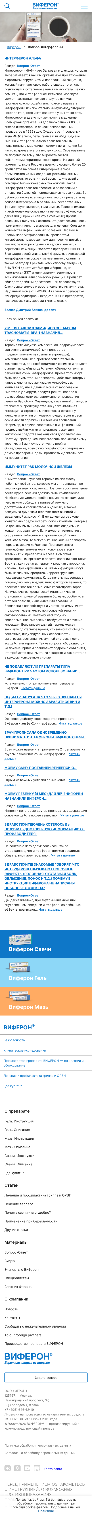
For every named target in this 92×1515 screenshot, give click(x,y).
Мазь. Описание (17, 1147)
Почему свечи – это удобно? (27, 1212)
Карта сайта (53, 1469)
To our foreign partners (23, 1335)
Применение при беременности (30, 1221)
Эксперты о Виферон (21, 1269)
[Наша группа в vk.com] (7, 1469)
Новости (11, 1309)
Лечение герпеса (18, 1204)
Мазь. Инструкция (19, 1138)
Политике (46, 1511)
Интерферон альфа (22, 58)
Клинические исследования (25, 1050)
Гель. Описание (17, 1130)
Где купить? (13, 1086)
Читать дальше (33, 688)
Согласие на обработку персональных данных (40, 1453)
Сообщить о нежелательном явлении (35, 1326)
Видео (9, 1261)
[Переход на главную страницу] (46, 6)
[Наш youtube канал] (27, 1469)
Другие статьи (16, 1230)
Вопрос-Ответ (28, 66)
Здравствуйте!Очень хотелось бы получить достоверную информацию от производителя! (44, 829)
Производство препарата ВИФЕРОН (33, 1343)
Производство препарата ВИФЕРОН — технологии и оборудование (44, 1063)
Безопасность (14, 1040)
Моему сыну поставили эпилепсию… (40, 768)
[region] (46, 1505)
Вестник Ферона (17, 1287)
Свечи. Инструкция (20, 1156)
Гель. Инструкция (18, 1121)
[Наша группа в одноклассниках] (17, 1469)
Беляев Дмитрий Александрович (30, 310)
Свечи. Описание (18, 1164)
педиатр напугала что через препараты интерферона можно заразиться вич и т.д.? (43, 702)
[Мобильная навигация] (84, 6)
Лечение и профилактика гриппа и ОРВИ (35, 1075)
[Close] (87, 1501)
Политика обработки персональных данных (38, 1445)
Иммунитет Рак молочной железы (38, 467)
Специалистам (16, 1278)
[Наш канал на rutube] (37, 1469)
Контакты (12, 1318)
